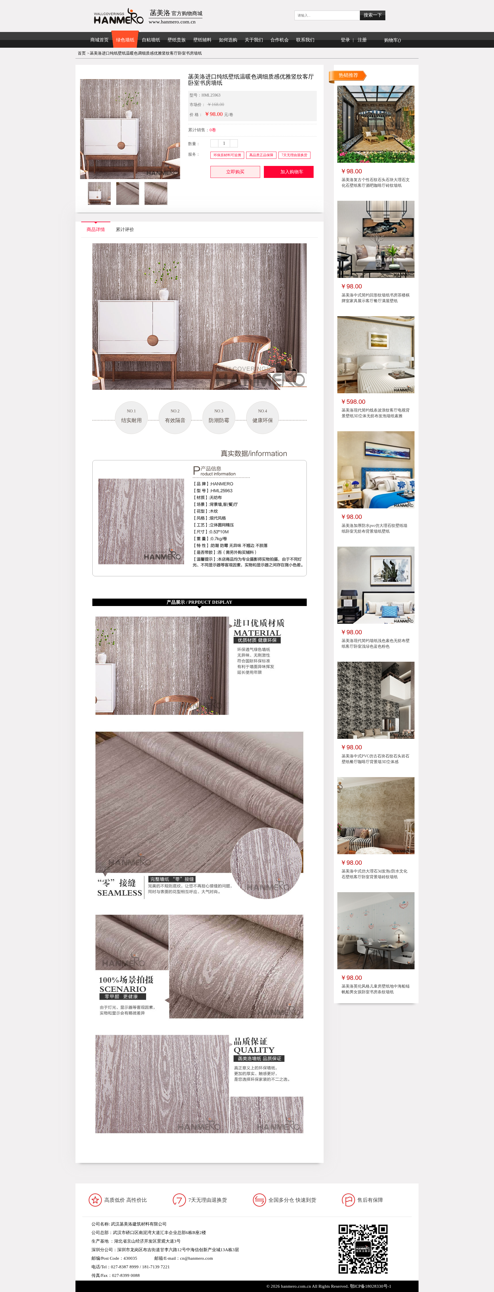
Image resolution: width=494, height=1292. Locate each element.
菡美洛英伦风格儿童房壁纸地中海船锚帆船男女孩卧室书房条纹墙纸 (376, 989)
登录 (345, 39)
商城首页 (99, 39)
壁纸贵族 (177, 39)
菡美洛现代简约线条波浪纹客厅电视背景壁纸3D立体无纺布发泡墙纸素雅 (376, 413)
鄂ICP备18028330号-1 (370, 1286)
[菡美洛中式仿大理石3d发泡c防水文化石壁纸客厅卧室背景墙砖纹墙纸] (376, 815)
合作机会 (279, 39)
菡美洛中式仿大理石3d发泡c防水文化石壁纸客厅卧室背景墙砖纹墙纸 (374, 874)
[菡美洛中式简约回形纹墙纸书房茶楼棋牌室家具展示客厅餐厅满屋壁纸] (376, 239)
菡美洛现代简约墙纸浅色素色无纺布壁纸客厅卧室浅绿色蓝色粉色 (376, 644)
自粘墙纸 (151, 39)
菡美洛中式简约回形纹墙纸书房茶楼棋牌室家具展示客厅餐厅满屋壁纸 (376, 298)
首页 (82, 53)
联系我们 (305, 39)
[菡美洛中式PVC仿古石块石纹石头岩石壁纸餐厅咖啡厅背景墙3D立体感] (376, 700)
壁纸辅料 (202, 39)
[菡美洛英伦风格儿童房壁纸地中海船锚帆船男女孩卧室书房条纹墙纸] (376, 930)
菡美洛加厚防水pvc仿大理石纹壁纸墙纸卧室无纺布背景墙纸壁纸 (374, 528)
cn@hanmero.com (196, 1258)
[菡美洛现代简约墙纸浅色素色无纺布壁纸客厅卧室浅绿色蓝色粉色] (376, 585)
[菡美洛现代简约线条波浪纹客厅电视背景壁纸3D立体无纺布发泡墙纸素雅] (376, 354)
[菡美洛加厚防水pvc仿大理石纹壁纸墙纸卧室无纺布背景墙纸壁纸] (376, 470)
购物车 (392, 40)
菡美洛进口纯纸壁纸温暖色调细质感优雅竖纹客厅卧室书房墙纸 (146, 53)
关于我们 (254, 39)
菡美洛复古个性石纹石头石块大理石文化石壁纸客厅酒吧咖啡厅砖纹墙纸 (376, 183)
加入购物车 (291, 171)
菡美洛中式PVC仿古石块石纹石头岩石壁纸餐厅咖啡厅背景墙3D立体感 (375, 759)
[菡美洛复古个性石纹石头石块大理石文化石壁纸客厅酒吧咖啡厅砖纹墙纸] (376, 124)
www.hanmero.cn (135, 1284)
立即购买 (235, 171)
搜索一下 (373, 15)
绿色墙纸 (125, 39)
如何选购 (228, 39)
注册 (362, 39)
